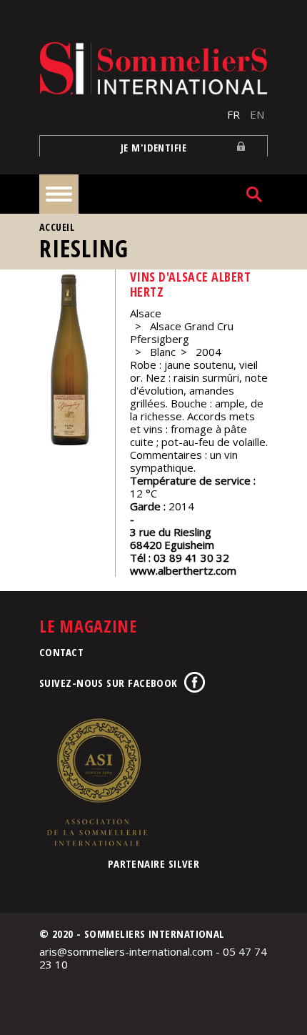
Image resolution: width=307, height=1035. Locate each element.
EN (257, 114)
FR (233, 114)
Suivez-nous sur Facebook (108, 682)
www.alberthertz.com (183, 570)
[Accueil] (153, 68)
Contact (61, 652)
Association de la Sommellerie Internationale (96, 782)
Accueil (56, 227)
